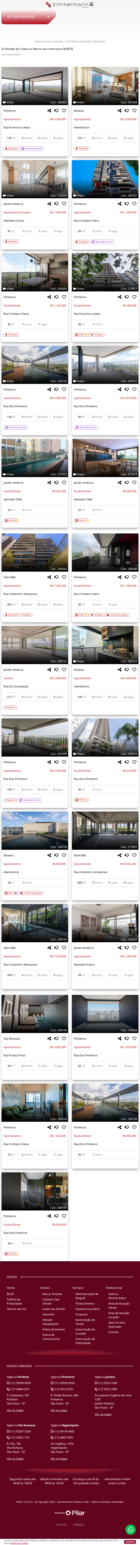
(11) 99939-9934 (64, 1383)
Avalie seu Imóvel (54, 1309)
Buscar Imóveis (52, 1294)
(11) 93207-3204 (20, 1431)
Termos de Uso (16, 1309)
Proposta (81, 1314)
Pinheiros (10, 111)
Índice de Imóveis (54, 1329)
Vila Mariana (12, 1039)
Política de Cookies (19, 1543)
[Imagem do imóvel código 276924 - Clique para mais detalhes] (105, 1014)
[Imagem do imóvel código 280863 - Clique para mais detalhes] (35, 86)
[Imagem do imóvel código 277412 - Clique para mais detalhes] (35, 458)
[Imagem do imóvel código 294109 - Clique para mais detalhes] (35, 1014)
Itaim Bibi (10, 577)
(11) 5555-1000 (107, 1383)
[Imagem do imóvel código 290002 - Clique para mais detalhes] (105, 923)
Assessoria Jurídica (87, 1309)
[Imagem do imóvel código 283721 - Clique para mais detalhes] (35, 645)
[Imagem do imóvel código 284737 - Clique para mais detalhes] (35, 1191)
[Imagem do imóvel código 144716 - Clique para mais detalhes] (35, 831)
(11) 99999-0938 (20, 1383)
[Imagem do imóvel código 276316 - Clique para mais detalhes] (105, 737)
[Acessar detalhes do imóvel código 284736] (105, 1161)
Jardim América (13, 204)
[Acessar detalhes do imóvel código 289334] (35, 1161)
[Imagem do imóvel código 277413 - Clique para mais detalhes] (105, 458)
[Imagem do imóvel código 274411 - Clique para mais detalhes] (105, 272)
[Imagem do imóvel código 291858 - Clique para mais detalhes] (105, 86)
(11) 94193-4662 (64, 1431)
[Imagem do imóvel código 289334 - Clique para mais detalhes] (35, 1103)
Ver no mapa (15, 1410)
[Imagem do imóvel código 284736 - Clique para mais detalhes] (105, 1103)
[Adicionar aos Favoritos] (64, 110)
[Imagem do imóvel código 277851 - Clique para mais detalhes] (105, 831)
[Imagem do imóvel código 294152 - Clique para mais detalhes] (35, 923)
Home (11, 1288)
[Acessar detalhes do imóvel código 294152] (35, 982)
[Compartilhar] (49, 110)
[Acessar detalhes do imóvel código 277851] (105, 889)
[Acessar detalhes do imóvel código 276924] (105, 1072)
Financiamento (85, 1303)
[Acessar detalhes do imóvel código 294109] (35, 1072)
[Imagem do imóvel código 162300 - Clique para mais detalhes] (35, 179)
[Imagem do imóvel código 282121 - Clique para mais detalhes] (105, 645)
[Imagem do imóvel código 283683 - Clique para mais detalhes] (35, 272)
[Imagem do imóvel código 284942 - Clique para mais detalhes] (35, 552)
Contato (113, 1332)
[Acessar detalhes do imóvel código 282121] (105, 703)
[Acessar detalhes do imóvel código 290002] (105, 982)
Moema (79, 111)
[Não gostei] (56, 110)
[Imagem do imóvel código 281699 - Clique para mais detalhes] (35, 737)
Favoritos (48, 1314)
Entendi (130, 1541)
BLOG (10, 1294)
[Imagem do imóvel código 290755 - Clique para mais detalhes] (35, 365)
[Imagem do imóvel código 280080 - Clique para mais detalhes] (105, 552)
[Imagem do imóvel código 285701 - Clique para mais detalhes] (105, 179)
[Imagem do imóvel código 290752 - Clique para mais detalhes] (105, 365)
